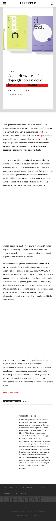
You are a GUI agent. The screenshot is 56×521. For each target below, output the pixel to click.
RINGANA (26, 401)
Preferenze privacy (18, 511)
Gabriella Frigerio (19, 91)
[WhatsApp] (28, 101)
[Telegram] (46, 101)
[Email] (40, 101)
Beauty (11, 71)
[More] (52, 101)
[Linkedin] (34, 101)
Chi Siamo (32, 511)
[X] (16, 101)
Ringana (42, 135)
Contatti (41, 511)
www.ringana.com (11, 392)
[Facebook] (10, 101)
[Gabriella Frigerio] (11, 442)
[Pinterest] (22, 101)
